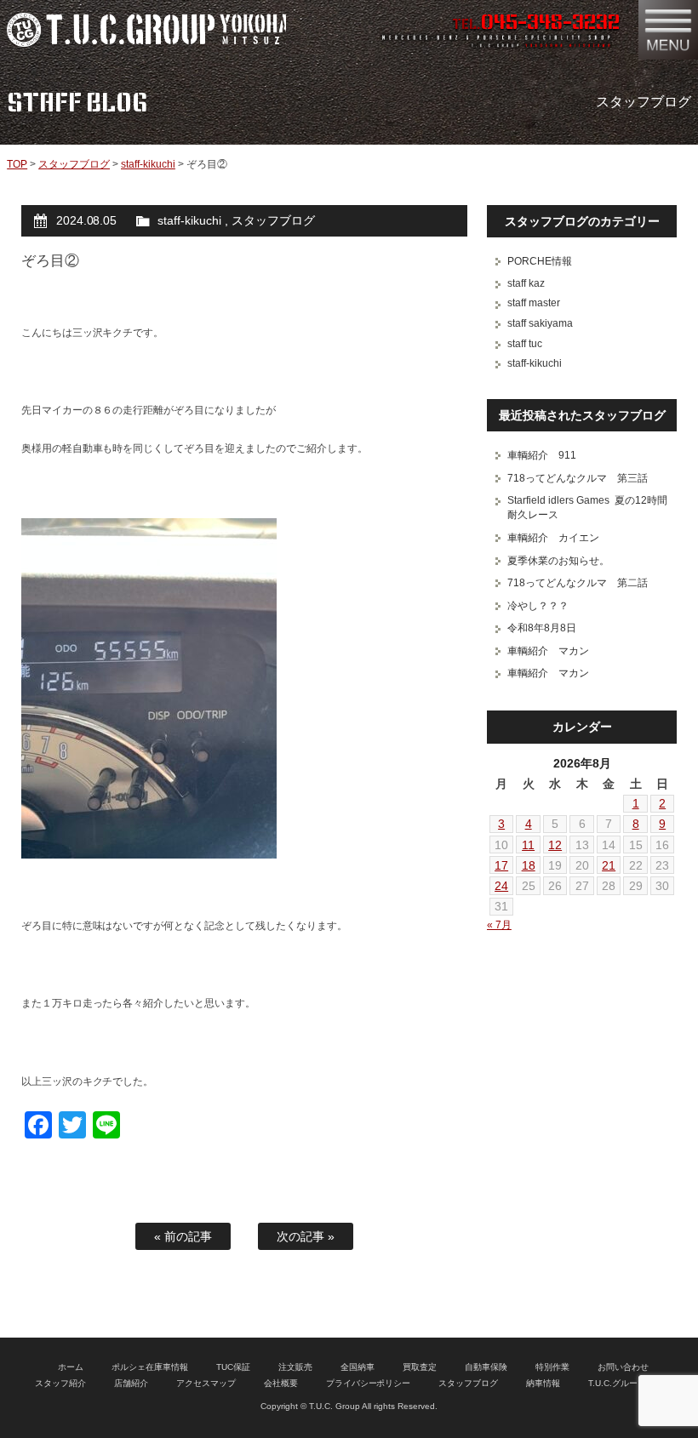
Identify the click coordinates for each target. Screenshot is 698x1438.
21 (608, 865)
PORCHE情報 (539, 261)
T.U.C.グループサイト (630, 1383)
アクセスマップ (206, 1383)
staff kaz (526, 283)
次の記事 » (306, 1236)
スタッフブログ (74, 164)
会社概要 (281, 1383)
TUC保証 (233, 1367)
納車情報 (543, 1383)
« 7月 (499, 925)
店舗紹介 (131, 1383)
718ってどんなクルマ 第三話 (577, 478)
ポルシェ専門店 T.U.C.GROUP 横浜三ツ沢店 (146, 30)
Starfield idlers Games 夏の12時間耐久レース (587, 507)
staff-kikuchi (148, 164)
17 (501, 865)
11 (528, 845)
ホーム (70, 1367)
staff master (533, 303)
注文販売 (295, 1367)
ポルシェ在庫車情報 (150, 1367)
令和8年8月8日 (541, 628)
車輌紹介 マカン (548, 651)
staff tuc (524, 344)
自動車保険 (486, 1367)
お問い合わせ (623, 1367)
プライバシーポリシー (368, 1383)
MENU (668, 30)
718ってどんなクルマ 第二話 (577, 583)
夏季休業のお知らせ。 (558, 561)
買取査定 (420, 1367)
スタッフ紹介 (60, 1383)
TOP (17, 164)
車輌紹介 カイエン (553, 538)
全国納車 (357, 1367)
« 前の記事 (183, 1236)
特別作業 (552, 1367)
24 (501, 886)
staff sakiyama (540, 323)
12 (555, 845)
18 (528, 865)
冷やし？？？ (538, 606)
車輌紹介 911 (541, 455)
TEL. (536, 23)
